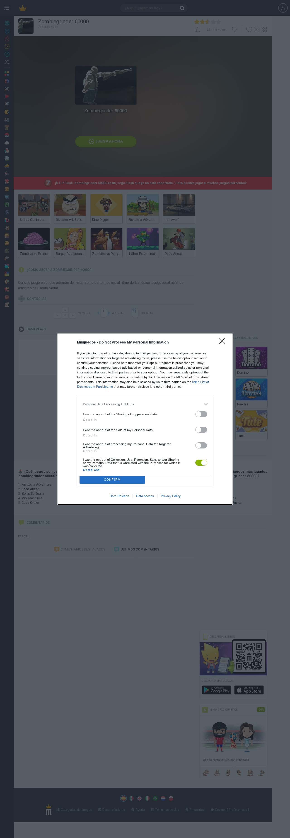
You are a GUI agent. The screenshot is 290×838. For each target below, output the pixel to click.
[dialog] (145, 419)
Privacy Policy (171, 496)
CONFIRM (112, 479)
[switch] (201, 414)
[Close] (223, 342)
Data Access (145, 496)
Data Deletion (119, 496)
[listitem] (145, 404)
